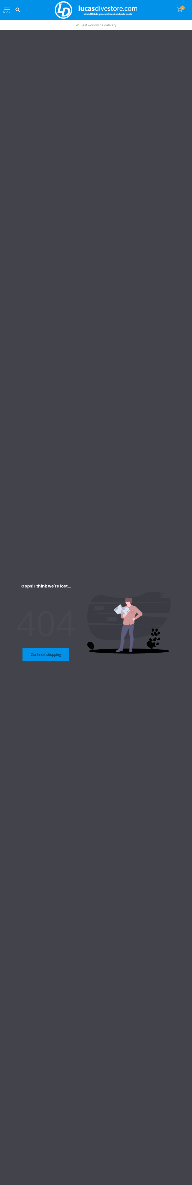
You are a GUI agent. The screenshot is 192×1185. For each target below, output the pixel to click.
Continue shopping (46, 654)
